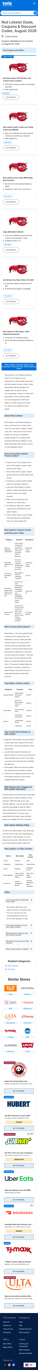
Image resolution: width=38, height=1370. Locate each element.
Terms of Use (8, 1329)
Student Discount (25, 1329)
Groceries (11, 969)
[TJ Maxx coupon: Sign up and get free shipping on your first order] (19, 1249)
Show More (5, 93)
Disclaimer (7, 1332)
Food (21, 1322)
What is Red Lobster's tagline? (17, 949)
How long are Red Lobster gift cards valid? (17, 901)
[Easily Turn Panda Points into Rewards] (19, 1069)
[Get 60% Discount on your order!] (19, 1103)
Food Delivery (13, 966)
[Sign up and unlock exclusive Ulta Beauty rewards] (19, 1284)
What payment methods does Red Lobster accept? (17, 934)
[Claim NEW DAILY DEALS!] (19, 221)
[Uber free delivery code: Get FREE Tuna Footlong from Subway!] (19, 1178)
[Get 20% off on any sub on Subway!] (19, 1141)
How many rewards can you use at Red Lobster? (16, 926)
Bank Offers (7, 1344)
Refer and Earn (24, 1332)
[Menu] (34, 4)
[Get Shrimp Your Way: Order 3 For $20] (19, 269)
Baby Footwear (24, 1350)
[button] (19, 900)
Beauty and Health (25, 1353)
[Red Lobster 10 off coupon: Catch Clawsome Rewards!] (19, 320)
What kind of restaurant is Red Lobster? (17, 942)
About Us (6, 1322)
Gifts (20, 1325)
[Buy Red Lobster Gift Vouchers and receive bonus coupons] (19, 67)
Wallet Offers (7, 1347)
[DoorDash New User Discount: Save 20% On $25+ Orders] (19, 1212)
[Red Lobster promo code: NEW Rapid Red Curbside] (19, 166)
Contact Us (7, 1325)
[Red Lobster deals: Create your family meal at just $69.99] (19, 116)
